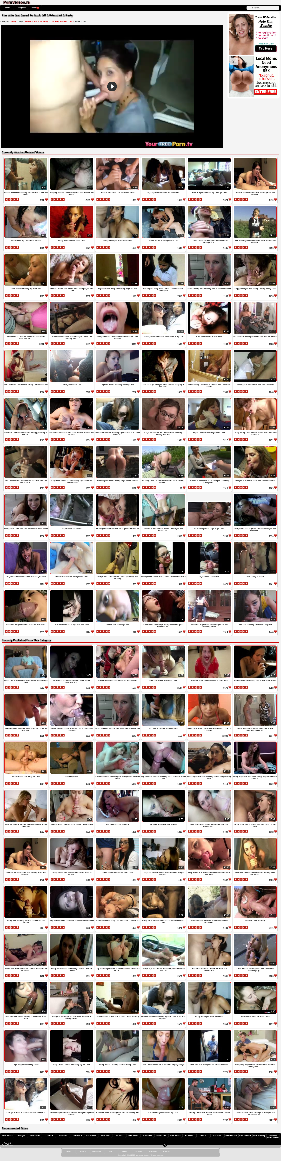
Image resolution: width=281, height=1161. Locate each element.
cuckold (38, 21)
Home (7, 8)
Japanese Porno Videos (273, 1137)
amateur (29, 21)
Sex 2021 (217, 1136)
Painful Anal (161, 1136)
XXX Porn (49, 1136)
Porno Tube (35, 1136)
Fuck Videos (175, 1136)
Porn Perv (105, 1136)
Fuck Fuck (147, 1136)
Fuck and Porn (245, 1136)
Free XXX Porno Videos (7, 1144)
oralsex (63, 21)
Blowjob (14, 21)
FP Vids (119, 1136)
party (71, 21)
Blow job (21, 1136)
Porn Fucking (259, 1136)
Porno (203, 1136)
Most (34, 8)
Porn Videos (7, 1136)
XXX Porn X (77, 1136)
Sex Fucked (91, 1136)
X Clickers (189, 1136)
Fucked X (63, 1136)
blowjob (46, 21)
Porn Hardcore (231, 1136)
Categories (21, 8)
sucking (55, 21)
